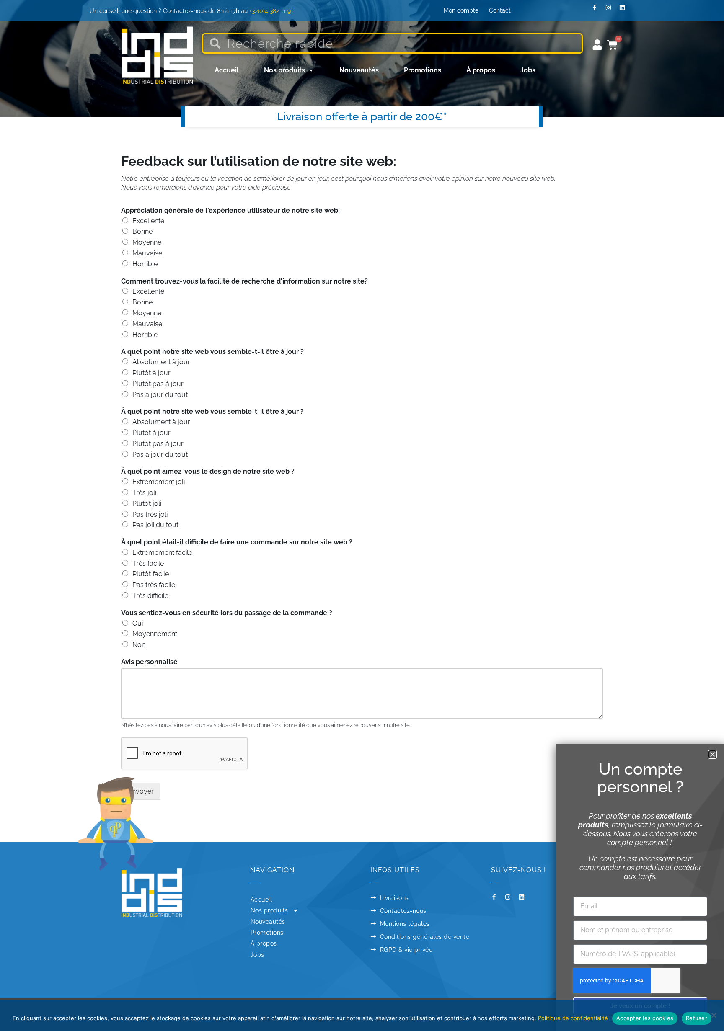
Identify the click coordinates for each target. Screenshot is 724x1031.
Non (138, 645)
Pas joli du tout (155, 525)
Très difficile (150, 596)
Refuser (696, 1018)
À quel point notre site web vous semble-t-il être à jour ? (212, 352)
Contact (500, 10)
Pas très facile (153, 585)
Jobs (527, 70)
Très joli (144, 493)
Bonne (142, 231)
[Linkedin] (625, 10)
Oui (137, 623)
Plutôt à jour (151, 373)
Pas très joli (150, 514)
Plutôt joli (146, 504)
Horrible (145, 264)
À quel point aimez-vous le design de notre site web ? (208, 471)
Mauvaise (147, 253)
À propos (480, 70)
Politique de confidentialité (573, 1018)
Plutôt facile (150, 574)
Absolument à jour (161, 362)
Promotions (422, 70)
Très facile (148, 563)
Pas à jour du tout (160, 395)
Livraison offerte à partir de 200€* (362, 116)
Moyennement (154, 634)
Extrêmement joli (158, 482)
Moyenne (146, 242)
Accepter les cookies (644, 1018)
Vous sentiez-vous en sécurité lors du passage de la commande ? (226, 613)
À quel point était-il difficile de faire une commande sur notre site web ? (236, 542)
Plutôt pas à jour (158, 384)
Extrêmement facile (162, 553)
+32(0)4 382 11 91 (271, 10)
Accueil (227, 70)
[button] (712, 754)
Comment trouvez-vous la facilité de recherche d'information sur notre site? (244, 281)
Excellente (148, 221)
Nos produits (284, 70)
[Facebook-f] (597, 10)
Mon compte (461, 10)
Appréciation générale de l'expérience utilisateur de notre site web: (230, 210)
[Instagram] (611, 10)
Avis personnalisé (149, 662)
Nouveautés (359, 70)
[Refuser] (713, 1015)
